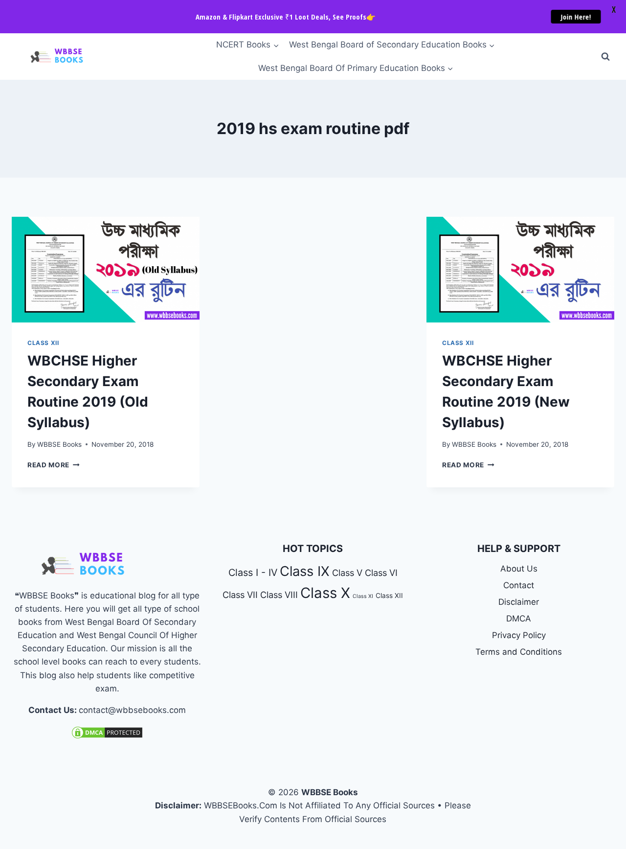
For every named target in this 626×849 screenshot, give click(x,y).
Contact (518, 585)
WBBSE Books (59, 444)
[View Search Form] (605, 57)
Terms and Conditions (518, 652)
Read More (53, 465)
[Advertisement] (313, 289)
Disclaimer (518, 602)
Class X (325, 592)
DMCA (518, 618)
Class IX (305, 571)
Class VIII (279, 594)
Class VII (240, 594)
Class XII (43, 342)
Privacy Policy (519, 635)
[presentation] (106, 269)
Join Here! (576, 17)
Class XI (363, 596)
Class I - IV (252, 572)
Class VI (381, 572)
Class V (347, 572)
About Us (518, 569)
